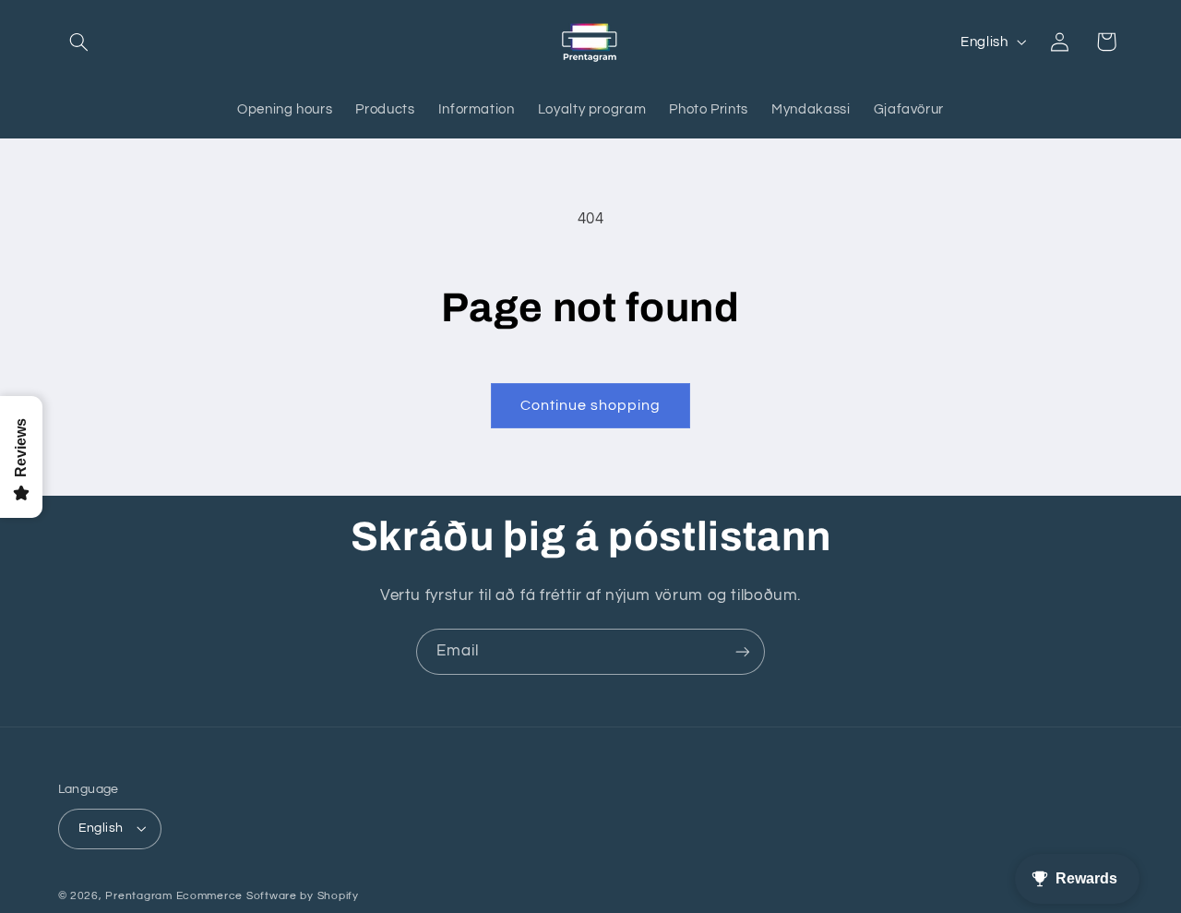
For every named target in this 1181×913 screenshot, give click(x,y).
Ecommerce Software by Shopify (267, 896)
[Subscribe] (743, 651)
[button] (79, 41)
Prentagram (138, 896)
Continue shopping (591, 405)
